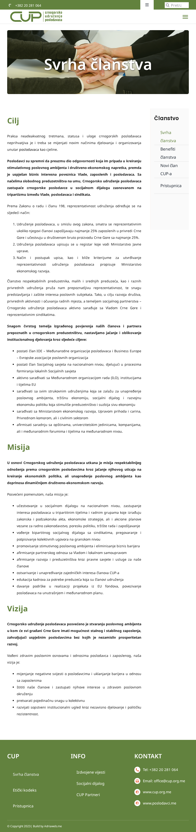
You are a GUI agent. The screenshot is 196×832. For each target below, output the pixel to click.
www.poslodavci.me (159, 803)
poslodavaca (29, 149)
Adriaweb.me (53, 826)
